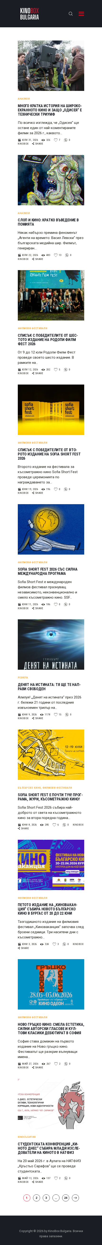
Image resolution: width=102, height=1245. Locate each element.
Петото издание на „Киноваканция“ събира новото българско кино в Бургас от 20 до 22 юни (47, 909)
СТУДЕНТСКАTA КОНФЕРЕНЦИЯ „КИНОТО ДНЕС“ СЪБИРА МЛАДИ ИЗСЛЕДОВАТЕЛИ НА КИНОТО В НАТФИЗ (49, 1148)
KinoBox (23, 143)
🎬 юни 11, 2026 (28, 604)
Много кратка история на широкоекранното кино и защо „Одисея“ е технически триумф (50, 110)
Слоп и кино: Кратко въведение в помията (48, 222)
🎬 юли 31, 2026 (28, 140)
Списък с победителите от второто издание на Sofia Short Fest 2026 (49, 454)
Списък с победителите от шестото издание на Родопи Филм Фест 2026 (48, 339)
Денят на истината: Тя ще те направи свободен (49, 687)
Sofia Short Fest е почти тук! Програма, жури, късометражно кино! (50, 797)
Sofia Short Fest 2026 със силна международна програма (48, 571)
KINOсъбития (27, 1137)
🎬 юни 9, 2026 (27, 714)
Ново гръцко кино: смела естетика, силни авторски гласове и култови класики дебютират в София (51, 1028)
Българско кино (29, 787)
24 (66, 1198)
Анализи (24, 98)
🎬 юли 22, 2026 (28, 255)
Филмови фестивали (32, 328)
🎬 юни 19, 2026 (28, 489)
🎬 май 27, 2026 (28, 1063)
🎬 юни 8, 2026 (27, 824)
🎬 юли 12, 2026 (28, 369)
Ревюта (23, 677)
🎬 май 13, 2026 (28, 1178)
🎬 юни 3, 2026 (27, 944)
